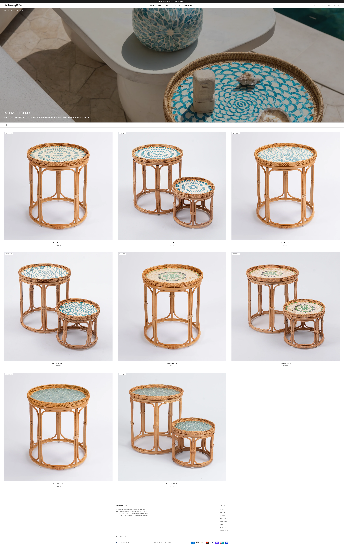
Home (152, 5)
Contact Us (222, 515)
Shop (11, 10)
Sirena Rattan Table (58, 484)
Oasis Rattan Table (172, 363)
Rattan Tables (19, 10)
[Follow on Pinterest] (126, 536)
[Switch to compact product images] (9, 125)
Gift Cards (222, 512)
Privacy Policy (223, 527)
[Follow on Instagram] (121, 536)
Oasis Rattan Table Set (285, 363)
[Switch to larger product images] (3, 125)
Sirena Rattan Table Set (172, 484)
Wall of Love (189, 5)
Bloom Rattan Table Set (58, 363)
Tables (160, 5)
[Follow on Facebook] (116, 536)
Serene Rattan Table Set (172, 243)
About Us (177, 5)
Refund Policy (223, 521)
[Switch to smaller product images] (6, 125)
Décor (168, 5)
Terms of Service (224, 530)
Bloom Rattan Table (286, 243)
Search (221, 524)
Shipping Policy (224, 518)
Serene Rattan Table (58, 243)
